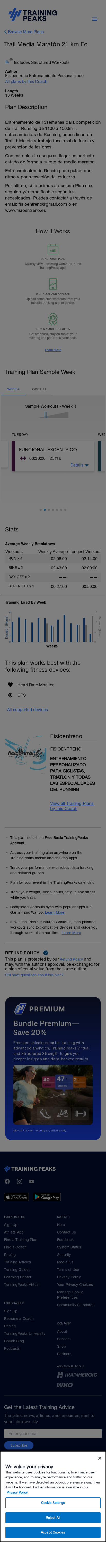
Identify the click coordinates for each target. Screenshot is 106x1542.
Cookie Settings (53, 1503)
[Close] (99, 1458)
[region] (53, 1496)
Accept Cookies (53, 1532)
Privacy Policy (17, 1492)
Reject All (53, 1518)
